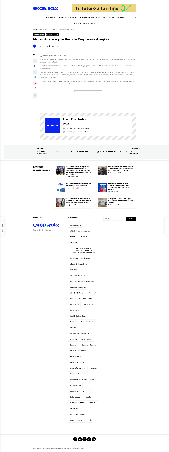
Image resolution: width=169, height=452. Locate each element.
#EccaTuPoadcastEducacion (80, 258)
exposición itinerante (77, 368)
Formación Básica (50, 18)
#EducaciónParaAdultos (78, 264)
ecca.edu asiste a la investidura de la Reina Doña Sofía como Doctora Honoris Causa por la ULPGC (121, 168)
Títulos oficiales (108, 18)
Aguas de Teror (89, 304)
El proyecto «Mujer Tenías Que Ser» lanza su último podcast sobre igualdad (121, 200)
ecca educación (86, 339)
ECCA (39, 46)
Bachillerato (72, 18)
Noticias (86, 23)
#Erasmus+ (74, 270)
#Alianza (73, 237)
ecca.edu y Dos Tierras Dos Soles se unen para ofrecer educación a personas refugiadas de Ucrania (78, 200)
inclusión (87, 397)
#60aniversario (75, 225)
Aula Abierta (120, 18)
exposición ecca (75, 356)
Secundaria (62, 18)
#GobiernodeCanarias (78, 287)
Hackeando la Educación (79, 391)
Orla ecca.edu (75, 409)
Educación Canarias (89, 345)
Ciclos (98, 18)
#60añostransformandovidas (80, 231)
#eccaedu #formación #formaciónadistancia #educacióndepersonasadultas (84, 250)
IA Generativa (75, 397)
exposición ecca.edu (77, 362)
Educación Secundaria (78, 351)
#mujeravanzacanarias (39, 34)
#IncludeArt (93, 293)
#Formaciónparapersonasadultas (82, 281)
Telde (90, 420)
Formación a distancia (78, 374)
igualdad (56, 34)
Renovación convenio (77, 414)
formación (93, 368)
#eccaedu (73, 242)
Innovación (77, 23)
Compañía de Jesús (88, 322)
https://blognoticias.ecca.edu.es (77, 132)
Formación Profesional (86, 18)
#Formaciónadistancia (78, 275)
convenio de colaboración (79, 333)
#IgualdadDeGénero (77, 293)
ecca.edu (73, 339)
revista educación (76, 420)
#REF (72, 299)
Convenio (73, 327)
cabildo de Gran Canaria (78, 316)
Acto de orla (74, 304)
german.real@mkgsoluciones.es (77, 128)
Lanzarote (92, 403)
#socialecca (49, 34)
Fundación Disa (75, 385)
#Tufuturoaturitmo (85, 299)
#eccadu (84, 237)
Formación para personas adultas (82, 380)
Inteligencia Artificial (77, 403)
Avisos (93, 23)
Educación (73, 345)
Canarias (73, 322)
